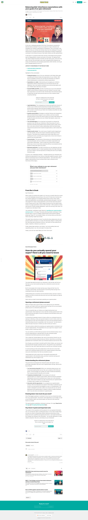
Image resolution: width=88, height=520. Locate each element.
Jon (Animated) (30, 454)
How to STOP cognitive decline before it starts (36, 489)
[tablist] (29, 446)
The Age (27, 404)
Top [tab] (26, 468)
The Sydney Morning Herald (38, 404)
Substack (38, 517)
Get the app (49, 515)
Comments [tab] (28, 445)
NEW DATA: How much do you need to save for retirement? (36, 472)
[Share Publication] (75, 2)
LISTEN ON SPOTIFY (32, 70)
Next (59, 438)
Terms (47, 512)
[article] (44, 474)
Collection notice (51, 512)
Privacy (44, 512)
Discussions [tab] (33, 468)
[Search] (73, 2)
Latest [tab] (29, 468)
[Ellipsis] (62, 455)
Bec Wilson (31, 476)
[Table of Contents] (1, 260)
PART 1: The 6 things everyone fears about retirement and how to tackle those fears (38, 481)
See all (27, 497)
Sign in (85, 2)
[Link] (24, 190)
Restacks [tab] (32, 445)
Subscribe (79, 2)
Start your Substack (41, 515)
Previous (29, 438)
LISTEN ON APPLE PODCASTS (34, 68)
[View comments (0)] (35, 494)
